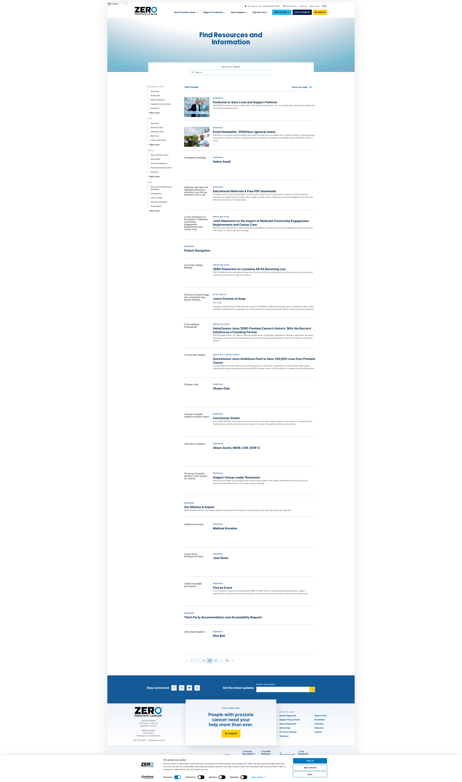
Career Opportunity (158, 140)
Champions (155, 108)
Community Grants (226, 418)
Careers (318, 732)
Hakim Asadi (222, 161)
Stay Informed (259, 12)
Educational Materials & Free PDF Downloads (244, 191)
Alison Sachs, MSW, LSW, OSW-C (236, 448)
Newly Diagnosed (287, 715)
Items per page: (300, 87)
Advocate (319, 728)
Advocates (155, 91)
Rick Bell (219, 636)
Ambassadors (156, 193)
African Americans (158, 100)
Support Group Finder (289, 719)
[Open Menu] (324, 6)
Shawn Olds (221, 388)
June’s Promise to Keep (229, 298)
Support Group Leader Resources (236, 477)
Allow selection (310, 768)
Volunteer (284, 736)
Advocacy (155, 123)
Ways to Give (314, 6)
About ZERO (155, 159)
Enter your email (265, 684)
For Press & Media (287, 732)
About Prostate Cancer (185, 12)
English (114, 4)
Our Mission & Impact (199, 507)
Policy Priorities (157, 198)
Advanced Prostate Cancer (161, 168)
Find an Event (222, 587)
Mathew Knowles (225, 528)
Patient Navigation (197, 250)
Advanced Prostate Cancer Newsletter (161, 188)
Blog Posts (155, 136)
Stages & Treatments (213, 12)
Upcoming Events (287, 724)
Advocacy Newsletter (159, 202)
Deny (310, 774)
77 (204, 661)
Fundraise (319, 724)
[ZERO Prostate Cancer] (146, 11)
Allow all (310, 761)
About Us (303, 6)
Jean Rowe (220, 558)
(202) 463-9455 (139, 740)
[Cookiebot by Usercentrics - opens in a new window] (147, 777)
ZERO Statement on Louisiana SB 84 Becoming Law (249, 269)
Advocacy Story (157, 127)
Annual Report (156, 206)
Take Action (280, 12)
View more (154, 112)
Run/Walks (319, 719)
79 (216, 661)
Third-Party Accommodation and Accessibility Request (223, 617)
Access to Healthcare (159, 163)
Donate (321, 12)
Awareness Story (157, 132)
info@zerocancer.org (156, 740)
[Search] (193, 72)
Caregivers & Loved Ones (161, 104)
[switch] (201, 777)
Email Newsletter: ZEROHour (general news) (244, 132)
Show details (257, 777)
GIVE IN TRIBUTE (302, 12)
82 (228, 661)
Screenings (284, 728)
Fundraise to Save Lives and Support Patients (245, 102)
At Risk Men (155, 95)
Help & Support (238, 12)
